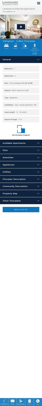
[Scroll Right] (39, 27)
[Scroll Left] (2, 27)
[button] (38, 3)
